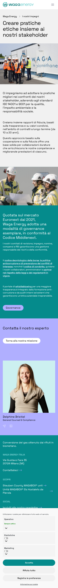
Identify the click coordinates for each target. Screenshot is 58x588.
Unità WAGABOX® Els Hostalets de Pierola (23, 491)
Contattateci (10, 470)
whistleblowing (23, 286)
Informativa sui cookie (29, 584)
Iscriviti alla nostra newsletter (20, 507)
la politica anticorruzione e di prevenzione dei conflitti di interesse (27, 263)
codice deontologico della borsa (22, 260)
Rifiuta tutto (29, 570)
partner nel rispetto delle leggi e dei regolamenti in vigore (27, 272)
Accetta (29, 562)
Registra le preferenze (29, 578)
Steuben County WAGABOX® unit (23, 485)
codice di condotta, (34, 266)
